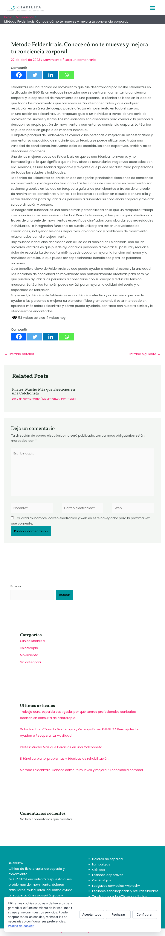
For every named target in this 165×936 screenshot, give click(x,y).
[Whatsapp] (66, 75)
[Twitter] (34, 75)
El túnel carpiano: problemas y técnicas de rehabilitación (64, 758)
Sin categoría (30, 662)
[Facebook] (18, 75)
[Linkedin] (50, 75)
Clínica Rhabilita (32, 641)
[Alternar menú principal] (152, 8)
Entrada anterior (19, 354)
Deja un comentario (80, 60)
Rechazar (118, 914)
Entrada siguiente (144, 354)
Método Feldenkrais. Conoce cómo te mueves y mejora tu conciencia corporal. (82, 770)
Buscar (16, 586)
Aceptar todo (91, 914)
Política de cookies (21, 926)
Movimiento (52, 60)
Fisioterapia (29, 648)
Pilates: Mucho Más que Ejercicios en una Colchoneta (43, 391)
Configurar (145, 914)
